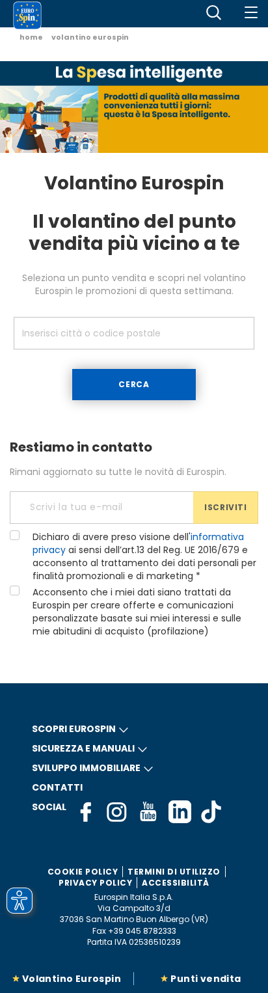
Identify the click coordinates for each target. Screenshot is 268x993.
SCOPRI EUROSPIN (74, 728)
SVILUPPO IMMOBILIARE (86, 767)
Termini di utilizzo (174, 871)
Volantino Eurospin (71, 978)
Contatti (57, 787)
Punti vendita (205, 978)
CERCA (134, 384)
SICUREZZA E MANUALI (83, 748)
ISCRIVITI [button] (225, 507)
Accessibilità (175, 882)
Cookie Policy (82, 871)
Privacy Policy (95, 882)
